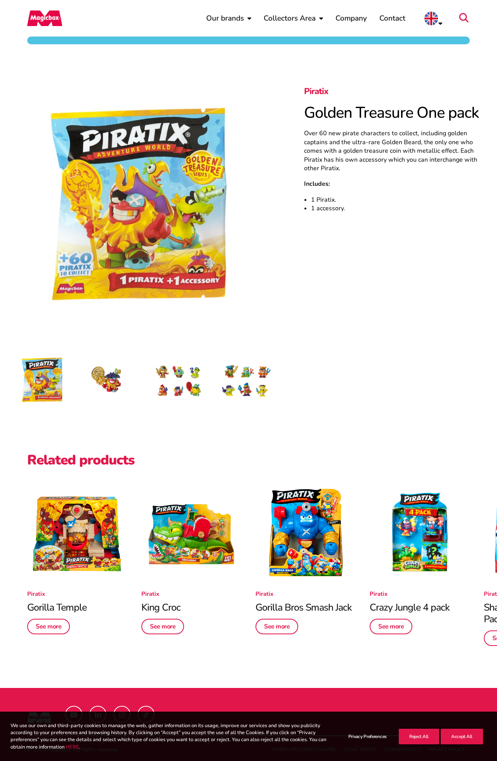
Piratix (316, 91)
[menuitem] (229, 18)
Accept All (462, 736)
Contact (392, 18)
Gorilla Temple (57, 607)
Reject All (419, 736)
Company (351, 18)
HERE (72, 747)
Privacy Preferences (367, 736)
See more (48, 626)
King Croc (161, 607)
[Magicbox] (44, 18)
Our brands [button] (225, 18)
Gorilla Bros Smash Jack (303, 607)
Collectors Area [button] (290, 18)
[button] (466, 18)
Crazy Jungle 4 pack (410, 607)
